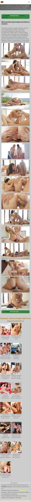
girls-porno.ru (22, 490)
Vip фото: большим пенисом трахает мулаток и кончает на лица (16, 377)
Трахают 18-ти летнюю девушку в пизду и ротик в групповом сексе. (5, 417)
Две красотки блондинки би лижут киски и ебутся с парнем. (16, 456)
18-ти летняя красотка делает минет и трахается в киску (16, 397)
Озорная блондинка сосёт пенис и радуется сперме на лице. (5, 456)
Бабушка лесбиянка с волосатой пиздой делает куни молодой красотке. (5, 476)
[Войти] (6, 2)
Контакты (14, 483)
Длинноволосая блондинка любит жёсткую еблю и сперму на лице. (16, 437)
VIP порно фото (14, 15)
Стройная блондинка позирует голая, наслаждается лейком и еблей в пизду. (5, 438)
